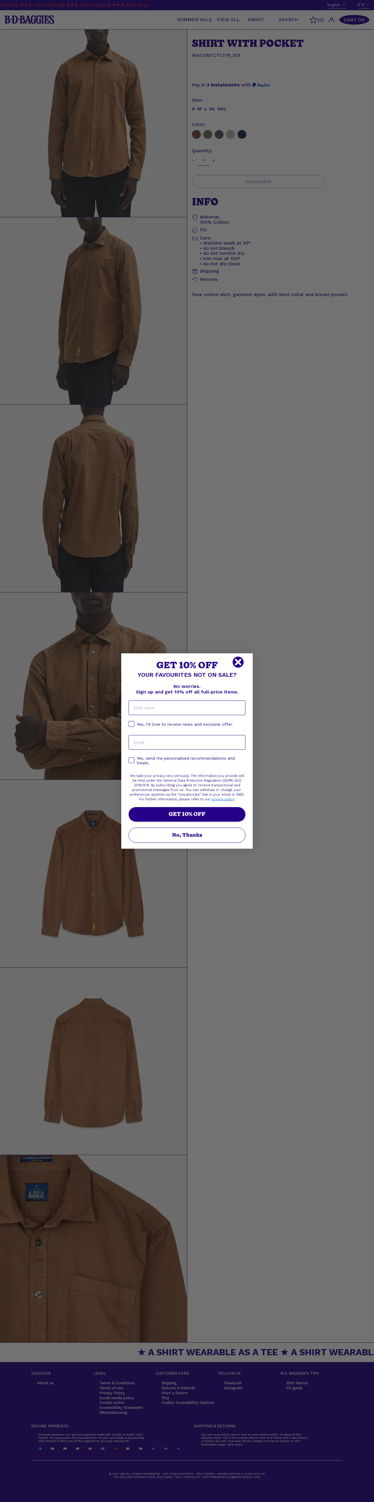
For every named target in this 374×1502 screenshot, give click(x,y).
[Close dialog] (238, 662)
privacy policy (223, 799)
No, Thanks (187, 835)
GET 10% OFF (187, 814)
